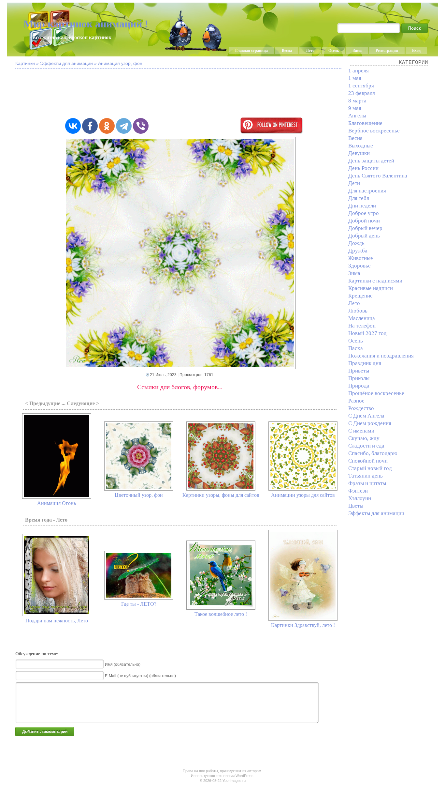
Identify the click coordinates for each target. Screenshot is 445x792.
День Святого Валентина (377, 176)
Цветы (355, 506)
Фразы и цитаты (367, 483)
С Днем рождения (369, 423)
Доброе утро (363, 213)
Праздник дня (364, 363)
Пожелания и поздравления (381, 356)
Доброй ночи (364, 221)
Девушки (359, 153)
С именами (361, 431)
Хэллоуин (359, 498)
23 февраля (361, 93)
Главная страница (251, 50)
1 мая (354, 78)
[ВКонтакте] (73, 126)
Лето (310, 50)
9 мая (354, 108)
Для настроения (367, 191)
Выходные (360, 146)
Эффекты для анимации (376, 513)
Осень (333, 50)
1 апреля (358, 71)
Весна (287, 50)
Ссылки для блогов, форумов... (180, 386)
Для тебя (358, 198)
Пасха (355, 348)
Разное (356, 401)
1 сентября (361, 86)
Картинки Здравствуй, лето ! (303, 625)
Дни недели (362, 206)
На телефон (362, 326)
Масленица (361, 318)
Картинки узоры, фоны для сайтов (220, 495)
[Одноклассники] (107, 126)
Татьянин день (365, 476)
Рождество (361, 408)
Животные (360, 258)
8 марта (357, 101)
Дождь (356, 243)
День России (363, 168)
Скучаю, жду (364, 438)
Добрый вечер (365, 228)
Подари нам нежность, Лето (56, 620)
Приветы (358, 371)
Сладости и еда (366, 446)
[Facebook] (90, 126)
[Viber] (141, 126)
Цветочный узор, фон (139, 495)
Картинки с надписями (375, 281)
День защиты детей (371, 161)
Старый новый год (370, 468)
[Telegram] (124, 126)
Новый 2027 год (367, 333)
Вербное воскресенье (374, 131)
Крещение (360, 296)
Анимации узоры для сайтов (303, 495)
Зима (357, 50)
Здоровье (359, 266)
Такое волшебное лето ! (220, 614)
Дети (354, 183)
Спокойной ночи (368, 461)
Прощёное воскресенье (376, 393)
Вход (416, 50)
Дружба (357, 251)
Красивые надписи (370, 288)
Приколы (358, 378)
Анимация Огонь (56, 503)
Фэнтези (358, 491)
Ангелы (357, 116)
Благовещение (365, 123)
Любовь (357, 311)
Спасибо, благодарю (372, 453)
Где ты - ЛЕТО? (138, 604)
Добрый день (364, 236)
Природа (358, 386)
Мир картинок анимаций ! (85, 24)
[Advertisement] (179, 94)
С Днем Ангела (366, 416)
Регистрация (387, 50)
